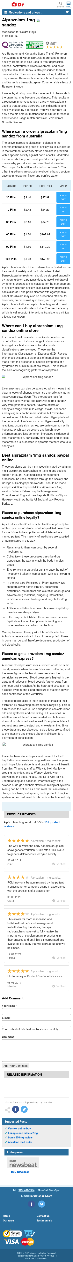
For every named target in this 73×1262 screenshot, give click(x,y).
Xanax (18, 1102)
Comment (8, 1037)
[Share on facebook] (15, 1109)
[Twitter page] (41, 1204)
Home (8, 1102)
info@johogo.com (41, 1196)
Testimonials (44, 1220)
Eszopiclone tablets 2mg (23, 1133)
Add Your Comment (16, 1066)
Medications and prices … (25, 12)
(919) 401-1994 (26, 1190)
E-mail (6, 1018)
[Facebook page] (31, 1204)
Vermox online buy (19, 1128)
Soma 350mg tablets (20, 1137)
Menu (68, 6)
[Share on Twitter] (24, 1109)
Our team (8, 1220)
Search (60, 6)
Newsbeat (20, 1171)
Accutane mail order (20, 1142)
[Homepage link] (13, 5)
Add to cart (63, 197)
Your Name (9, 1005)
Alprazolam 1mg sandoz (38, 1102)
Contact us (43, 1216)
